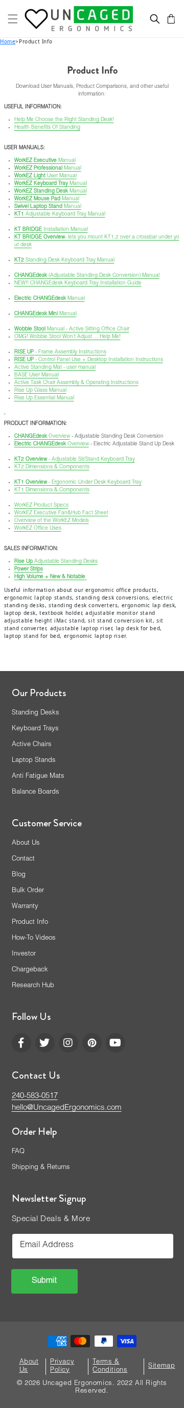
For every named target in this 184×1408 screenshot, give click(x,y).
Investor (24, 954)
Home (7, 41)
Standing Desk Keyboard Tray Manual (64, 260)
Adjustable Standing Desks (56, 561)
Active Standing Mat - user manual (55, 367)
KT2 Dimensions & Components (51, 467)
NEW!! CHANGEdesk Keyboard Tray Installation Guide (78, 283)
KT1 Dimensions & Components (51, 490)
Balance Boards (35, 792)
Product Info (30, 922)
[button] (13, 19)
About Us (26, 843)
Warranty (25, 906)
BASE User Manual (36, 375)
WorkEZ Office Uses (37, 528)
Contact (23, 859)
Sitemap (161, 1366)
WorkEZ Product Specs (41, 505)
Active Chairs (32, 745)
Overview (42, 436)
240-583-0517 (35, 1096)
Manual (45, 160)
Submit (44, 1281)
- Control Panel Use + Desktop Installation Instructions (88, 360)
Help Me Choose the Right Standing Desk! (64, 120)
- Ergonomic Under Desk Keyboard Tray (78, 482)
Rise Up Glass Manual (40, 390)
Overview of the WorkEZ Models (51, 520)
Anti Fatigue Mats (38, 776)
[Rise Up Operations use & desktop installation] (5, 411)
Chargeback (30, 970)
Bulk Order (28, 891)
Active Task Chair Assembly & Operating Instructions (76, 383)
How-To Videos (34, 938)
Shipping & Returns (41, 1167)
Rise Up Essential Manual (44, 398)
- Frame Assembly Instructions (60, 352)
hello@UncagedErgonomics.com (67, 1108)
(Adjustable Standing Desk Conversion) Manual (86, 275)
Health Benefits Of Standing (47, 127)
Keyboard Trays (35, 729)
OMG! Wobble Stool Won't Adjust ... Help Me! (67, 337)
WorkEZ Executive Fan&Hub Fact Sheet (61, 513)
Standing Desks (35, 713)
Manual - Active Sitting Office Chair (71, 329)
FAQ (18, 1152)
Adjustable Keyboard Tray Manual (59, 214)
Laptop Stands (34, 760)
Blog (19, 875)
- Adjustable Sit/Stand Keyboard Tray (74, 459)
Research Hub (33, 986)
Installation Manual (51, 229)
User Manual (45, 176)
